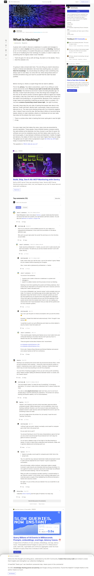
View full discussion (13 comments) (37, 501)
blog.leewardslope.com (38, 32)
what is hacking (26, 493)
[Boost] (6, 55)
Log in (76, 1)
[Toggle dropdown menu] (60, 151)
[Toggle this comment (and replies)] (14, 215)
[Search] (9, 2)
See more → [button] (17, 552)
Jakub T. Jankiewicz (22, 212)
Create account (85, 1)
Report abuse (41, 503)
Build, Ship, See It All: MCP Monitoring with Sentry (36, 179)
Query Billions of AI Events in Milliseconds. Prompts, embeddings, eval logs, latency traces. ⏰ (37, 538)
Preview (25, 207)
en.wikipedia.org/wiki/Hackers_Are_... (31, 346)
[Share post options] (6, 58)
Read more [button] (17, 189)
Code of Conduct (33, 503)
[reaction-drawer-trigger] (6, 41)
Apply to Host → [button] (72, 90)
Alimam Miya (20, 491)
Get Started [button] (12, 573)
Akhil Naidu (19, 31)
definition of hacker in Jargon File (31, 218)
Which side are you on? (30, 144)
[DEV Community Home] (5, 2)
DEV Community (80, 39)
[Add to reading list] (6, 51)
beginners (24, 43)
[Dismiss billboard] (91, 556)
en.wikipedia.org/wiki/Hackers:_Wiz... (30, 344)
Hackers (38, 215)
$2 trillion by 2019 (50, 139)
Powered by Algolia (46, 1)
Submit (18, 207)
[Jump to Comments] (6, 46)
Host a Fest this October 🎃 (77, 80)
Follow (78, 11)
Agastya (19, 360)
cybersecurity (17, 43)
